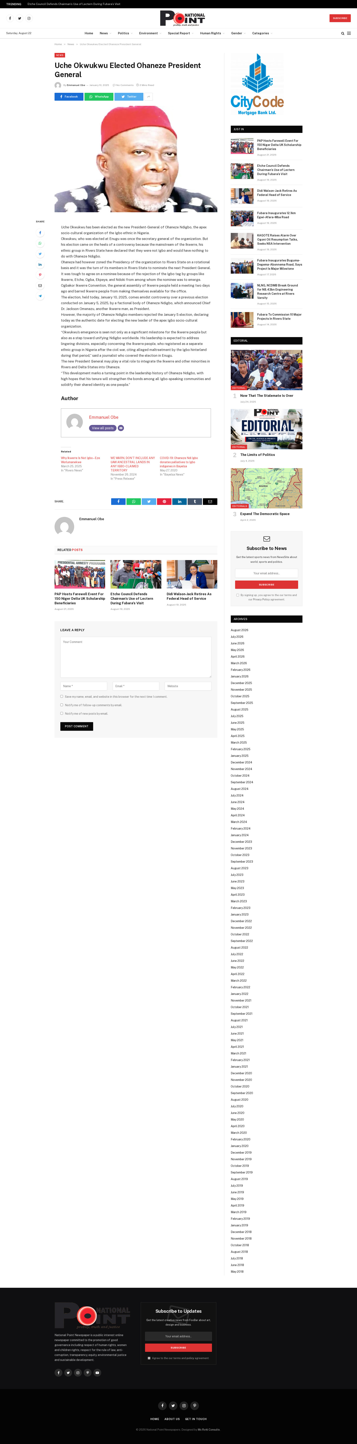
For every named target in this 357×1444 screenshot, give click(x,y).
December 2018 (241, 1232)
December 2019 (241, 1152)
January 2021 (239, 1066)
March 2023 (239, 901)
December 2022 (241, 921)
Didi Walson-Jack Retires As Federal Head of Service (189, 596)
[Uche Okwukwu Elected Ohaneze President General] (136, 159)
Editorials (239, 506)
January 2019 (239, 1225)
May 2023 (237, 888)
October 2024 (240, 775)
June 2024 (238, 802)
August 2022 (239, 947)
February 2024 (241, 828)
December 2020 (241, 1073)
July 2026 (237, 636)
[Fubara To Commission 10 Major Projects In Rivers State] (242, 320)
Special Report (179, 33)
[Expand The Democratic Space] (266, 488)
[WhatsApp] (40, 243)
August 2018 (239, 1251)
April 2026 (238, 656)
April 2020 (238, 1126)
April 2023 (238, 894)
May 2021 (237, 1040)
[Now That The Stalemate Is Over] (266, 370)
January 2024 (240, 835)
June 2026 (237, 643)
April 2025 (238, 736)
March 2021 (238, 1053)
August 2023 (239, 868)
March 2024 (239, 822)
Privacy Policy (261, 599)
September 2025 (242, 703)
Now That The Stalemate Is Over (266, 396)
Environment (148, 33)
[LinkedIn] (40, 264)
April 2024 (238, 815)
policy (190, 1358)
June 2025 (237, 722)
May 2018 (237, 1271)
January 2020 (240, 1146)
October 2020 (240, 1086)
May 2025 (237, 729)
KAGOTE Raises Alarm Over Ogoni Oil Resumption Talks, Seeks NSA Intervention (277, 239)
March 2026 (239, 663)
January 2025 (240, 755)
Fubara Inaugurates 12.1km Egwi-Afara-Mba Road (276, 215)
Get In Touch (196, 1419)
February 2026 (240, 669)
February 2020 (240, 1139)
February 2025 (240, 749)
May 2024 (237, 808)
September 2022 (242, 941)
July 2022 (237, 954)
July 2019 (237, 1185)
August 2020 (239, 1099)
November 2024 (241, 769)
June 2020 (237, 1113)
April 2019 (237, 1205)
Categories (260, 33)
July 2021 (237, 1027)
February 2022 (240, 987)
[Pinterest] (40, 275)
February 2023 (240, 908)
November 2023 (241, 848)
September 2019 (242, 1172)
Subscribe (340, 18)
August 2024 (240, 789)
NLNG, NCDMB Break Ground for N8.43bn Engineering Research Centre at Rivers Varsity (277, 291)
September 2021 (241, 1013)
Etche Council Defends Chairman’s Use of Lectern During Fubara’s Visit (73, 4)
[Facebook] (40, 233)
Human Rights (210, 33)
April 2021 (237, 1046)
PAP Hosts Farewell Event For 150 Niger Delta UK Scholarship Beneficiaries (80, 598)
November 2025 (241, 689)
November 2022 (241, 927)
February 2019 (240, 1218)
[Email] (40, 285)
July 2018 (237, 1258)
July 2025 (237, 716)
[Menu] (349, 33)
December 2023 (241, 841)
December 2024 (241, 762)
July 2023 (237, 874)
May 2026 (237, 650)
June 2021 (237, 1033)
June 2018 (237, 1265)
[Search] (342, 33)
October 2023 (240, 855)
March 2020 (239, 1132)
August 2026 (239, 630)
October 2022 (240, 934)
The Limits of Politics (257, 455)
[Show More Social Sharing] (148, 97)
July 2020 (237, 1106)
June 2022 (237, 960)
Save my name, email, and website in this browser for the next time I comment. (116, 696)
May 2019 (237, 1199)
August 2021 (239, 1020)
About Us (172, 1419)
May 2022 (237, 967)
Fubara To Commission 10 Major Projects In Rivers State (279, 316)
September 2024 (242, 782)
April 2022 (237, 974)
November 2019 (241, 1159)
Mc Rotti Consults (209, 1429)
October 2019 (240, 1165)
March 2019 (238, 1212)
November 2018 (241, 1238)
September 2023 (242, 861)
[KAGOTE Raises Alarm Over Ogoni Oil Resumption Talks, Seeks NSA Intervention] (242, 241)
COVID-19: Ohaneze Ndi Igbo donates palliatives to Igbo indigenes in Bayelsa (179, 462)
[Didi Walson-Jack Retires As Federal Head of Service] (192, 574)
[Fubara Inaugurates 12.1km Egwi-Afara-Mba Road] (242, 218)
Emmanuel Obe (76, 85)
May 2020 (237, 1119)
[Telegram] (40, 296)
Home (89, 33)
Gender (236, 33)
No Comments (125, 85)
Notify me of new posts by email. (86, 713)
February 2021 (240, 1060)
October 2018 (240, 1245)
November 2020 (241, 1080)
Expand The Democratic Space (265, 514)
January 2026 (240, 676)
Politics (123, 33)
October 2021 (240, 1007)
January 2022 (239, 994)
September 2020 (242, 1093)
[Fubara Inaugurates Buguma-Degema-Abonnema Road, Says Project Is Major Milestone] (242, 266)
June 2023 (237, 881)
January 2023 (240, 914)
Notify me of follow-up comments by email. (93, 705)
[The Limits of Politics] (266, 429)
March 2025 (239, 742)
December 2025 (241, 683)
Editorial (238, 388)
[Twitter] (40, 254)
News (104, 33)
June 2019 (237, 1192)
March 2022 (239, 980)
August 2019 (239, 1179)
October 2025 (240, 696)
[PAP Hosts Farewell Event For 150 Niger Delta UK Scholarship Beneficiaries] (80, 574)
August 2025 (239, 709)
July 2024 (237, 795)
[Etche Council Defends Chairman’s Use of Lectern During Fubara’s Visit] (136, 574)
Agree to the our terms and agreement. (180, 1358)
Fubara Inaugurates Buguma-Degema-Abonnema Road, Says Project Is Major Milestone (279, 264)
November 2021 (241, 1000)
